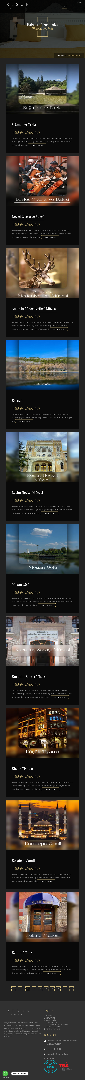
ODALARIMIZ (50, 1018)
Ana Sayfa (60, 55)
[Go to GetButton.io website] (5, 1077)
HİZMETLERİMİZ (51, 1020)
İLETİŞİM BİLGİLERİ (52, 1027)
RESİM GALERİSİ (51, 1022)
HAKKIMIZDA (50, 1016)
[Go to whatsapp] (5, 1073)
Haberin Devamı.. (37, 145)
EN (81, 3)
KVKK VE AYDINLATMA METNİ (56, 1025)
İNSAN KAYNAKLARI (52, 1029)
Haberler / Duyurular (74, 55)
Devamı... (9, 1036)
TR (77, 3)
